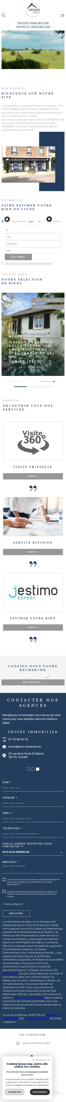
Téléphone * (12, 828)
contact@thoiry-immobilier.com (24, 746)
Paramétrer (14, 1092)
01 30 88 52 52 (18, 739)
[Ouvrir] (3, 15)
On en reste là (39, 1060)
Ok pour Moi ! (40, 1092)
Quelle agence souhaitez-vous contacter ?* (27, 845)
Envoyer (16, 913)
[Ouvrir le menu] (62, 15)
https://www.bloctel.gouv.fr (29, 997)
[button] (53, 381)
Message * (10, 862)
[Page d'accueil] (33, 10)
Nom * (7, 782)
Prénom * (10, 797)
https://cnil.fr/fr (10, 973)
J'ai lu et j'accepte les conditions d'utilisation (28, 263)
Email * (8, 813)
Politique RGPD (56, 1094)
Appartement (19, 221)
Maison (57, 221)
